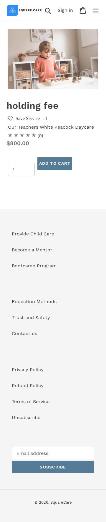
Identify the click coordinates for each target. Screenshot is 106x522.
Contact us (24, 333)
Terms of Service (30, 401)
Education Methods (34, 301)
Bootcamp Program (34, 266)
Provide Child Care (33, 234)
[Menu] (95, 10)
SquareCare (61, 502)
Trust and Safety (31, 317)
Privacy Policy (28, 369)
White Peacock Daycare (67, 127)
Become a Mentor (32, 250)
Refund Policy (28, 385)
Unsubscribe (26, 417)
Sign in (67, 10)
